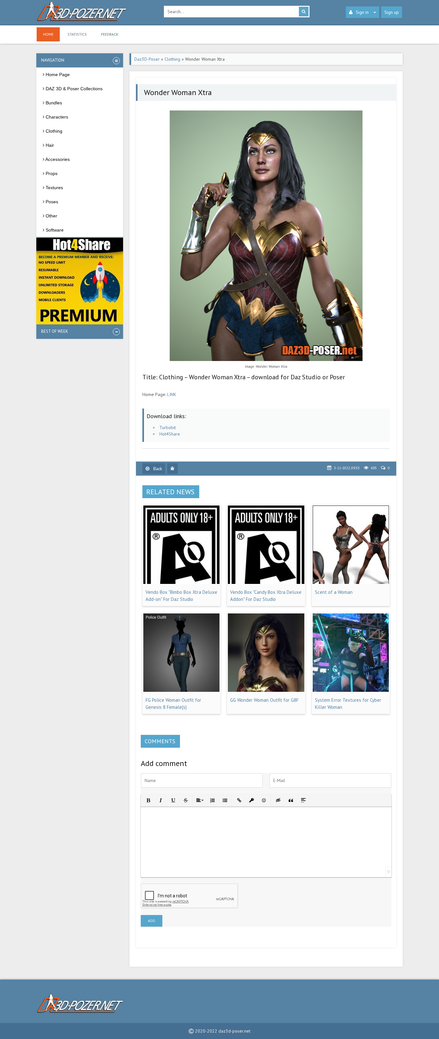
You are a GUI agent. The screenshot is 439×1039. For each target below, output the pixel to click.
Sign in (362, 12)
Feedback (109, 34)
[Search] (304, 11)
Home (48, 34)
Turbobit (167, 427)
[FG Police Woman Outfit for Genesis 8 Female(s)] (181, 690)
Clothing (172, 59)
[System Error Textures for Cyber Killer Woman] (351, 690)
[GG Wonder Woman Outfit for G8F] (266, 690)
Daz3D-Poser (147, 59)
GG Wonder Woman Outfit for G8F (264, 700)
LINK (171, 394)
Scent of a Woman (334, 592)
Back (157, 468)
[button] (147, 800)
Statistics (77, 34)
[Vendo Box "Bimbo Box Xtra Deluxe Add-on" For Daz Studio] (181, 582)
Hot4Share (169, 434)
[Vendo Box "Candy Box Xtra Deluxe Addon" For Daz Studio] (266, 582)
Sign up (391, 12)
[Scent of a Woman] (351, 582)
